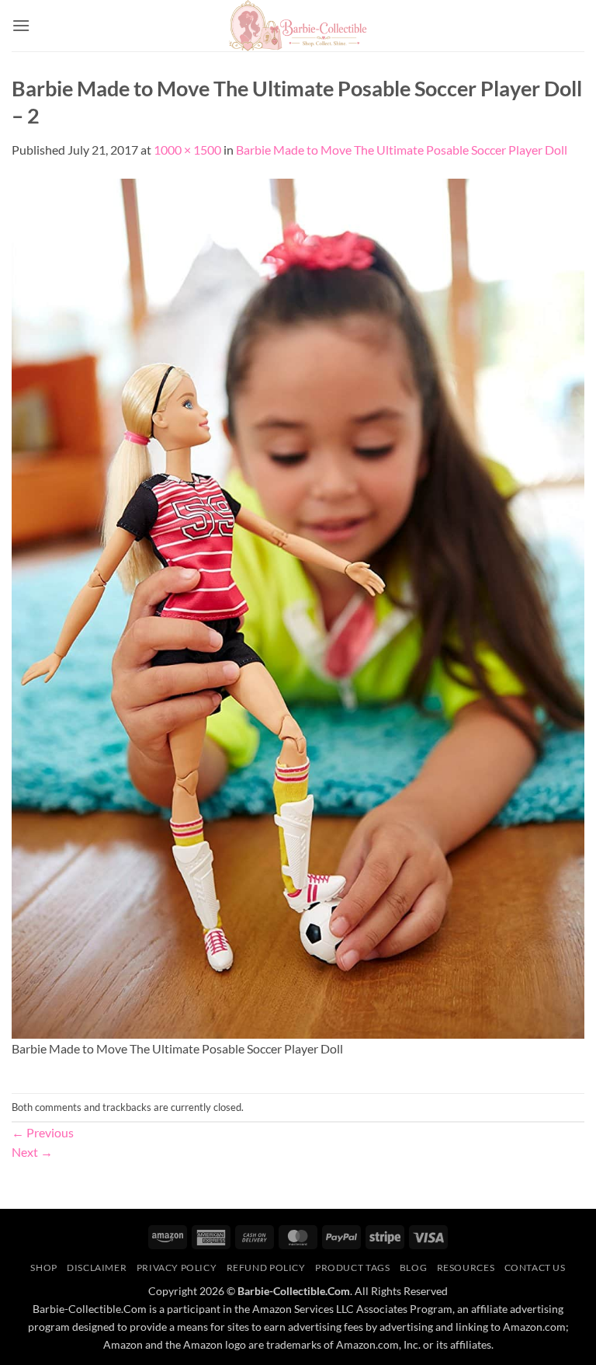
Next (32, 1151)
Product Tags (352, 1267)
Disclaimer (96, 1267)
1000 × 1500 (187, 149)
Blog (413, 1267)
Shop (43, 1267)
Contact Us (535, 1267)
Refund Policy (266, 1267)
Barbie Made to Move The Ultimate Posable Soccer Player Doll (401, 149)
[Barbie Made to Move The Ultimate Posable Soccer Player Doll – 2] (298, 606)
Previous (43, 1132)
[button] (21, 25)
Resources (466, 1267)
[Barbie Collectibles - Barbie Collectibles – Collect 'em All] (298, 25)
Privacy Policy (177, 1267)
